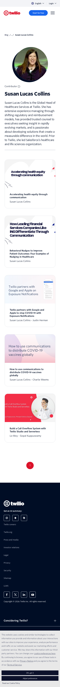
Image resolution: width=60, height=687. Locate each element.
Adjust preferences (30, 678)
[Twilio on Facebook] (7, 595)
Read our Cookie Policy (11, 683)
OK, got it (30, 673)
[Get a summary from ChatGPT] (7, 518)
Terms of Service (14, 665)
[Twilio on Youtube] (33, 595)
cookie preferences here (44, 653)
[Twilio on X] (15, 595)
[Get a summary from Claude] (24, 518)
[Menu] (52, 13)
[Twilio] (12, 13)
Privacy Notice (26, 661)
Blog (6, 35)
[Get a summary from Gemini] (15, 518)
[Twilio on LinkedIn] (24, 595)
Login (51, 3)
